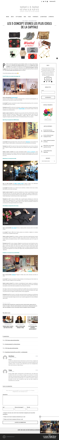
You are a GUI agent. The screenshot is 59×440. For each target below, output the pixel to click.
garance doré (32, 304)
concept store (18, 304)
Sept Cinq (28, 141)
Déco (24, 20)
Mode (26, 20)
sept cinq (4, 307)
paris (13, 305)
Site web (28, 407)
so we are (12, 307)
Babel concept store (18, 183)
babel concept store (11, 304)
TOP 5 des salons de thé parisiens (11, 348)
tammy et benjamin (31, 307)
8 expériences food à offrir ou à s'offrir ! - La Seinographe (16, 352)
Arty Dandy (14, 227)
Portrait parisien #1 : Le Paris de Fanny (12, 344)
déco (22, 304)
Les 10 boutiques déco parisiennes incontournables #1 (32, 327)
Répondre (37, 356)
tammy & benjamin (23, 307)
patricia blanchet (18, 305)
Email (42, 90)
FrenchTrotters (14, 97)
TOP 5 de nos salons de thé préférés (12, 340)
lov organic (8, 305)
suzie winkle (17, 307)
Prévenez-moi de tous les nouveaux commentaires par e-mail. (14, 416)
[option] (8, 322)
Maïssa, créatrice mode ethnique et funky (20, 326)
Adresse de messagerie (19, 407)
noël (11, 305)
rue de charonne (25, 305)
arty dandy (5, 304)
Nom (4, 407)
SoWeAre (14, 274)
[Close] (40, 417)
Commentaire (5, 394)
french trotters (26, 304)
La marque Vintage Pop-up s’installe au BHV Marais (49, 437)
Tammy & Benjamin (31, 151)
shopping (8, 307)
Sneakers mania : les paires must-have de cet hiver (8, 326)
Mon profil (48, 78)
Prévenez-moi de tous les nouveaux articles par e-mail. (13, 419)
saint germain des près (32, 305)
